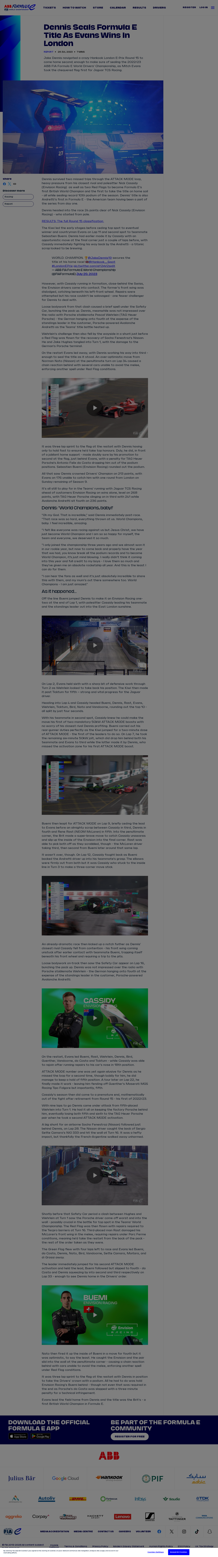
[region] (109, 1552)
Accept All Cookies (178, 1552)
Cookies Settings (155, 1552)
